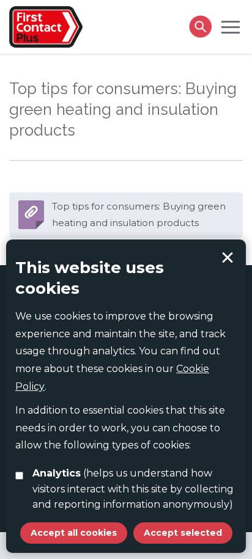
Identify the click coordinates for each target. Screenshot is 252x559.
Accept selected (227, 258)
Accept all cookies (74, 532)
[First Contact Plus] (46, 25)
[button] (230, 26)
